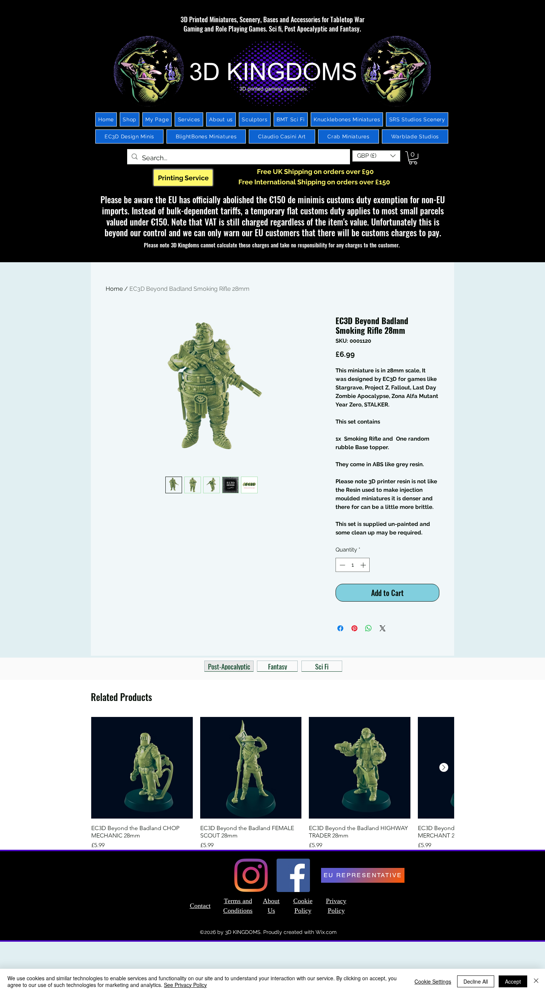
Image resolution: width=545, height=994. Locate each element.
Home (114, 288)
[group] (272, 783)
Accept (513, 981)
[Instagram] (251, 875)
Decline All (475, 981)
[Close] (536, 981)
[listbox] (376, 156)
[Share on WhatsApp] (368, 628)
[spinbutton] (353, 565)
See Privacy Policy (185, 984)
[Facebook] (293, 875)
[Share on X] (382, 628)
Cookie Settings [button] (432, 981)
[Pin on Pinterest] (354, 628)
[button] (376, 156)
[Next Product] (443, 767)
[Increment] (364, 565)
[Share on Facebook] (340, 628)
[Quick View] (142, 768)
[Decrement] (342, 565)
